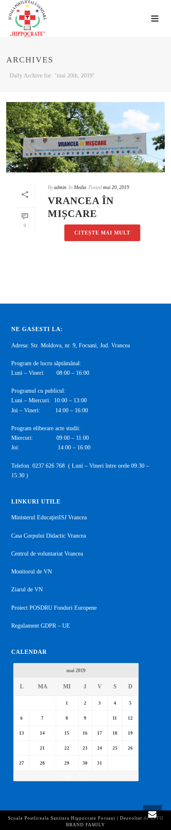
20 (21, 747)
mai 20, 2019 (116, 187)
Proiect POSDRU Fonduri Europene (54, 608)
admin (60, 187)
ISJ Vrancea (73, 517)
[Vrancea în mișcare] (85, 137)
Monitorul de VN (31, 571)
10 (99, 717)
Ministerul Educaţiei (35, 517)
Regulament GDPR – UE (40, 626)
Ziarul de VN (27, 589)
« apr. (66, 776)
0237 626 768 (48, 466)
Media (80, 187)
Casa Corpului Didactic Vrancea (48, 536)
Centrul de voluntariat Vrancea (47, 554)
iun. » (85, 776)
